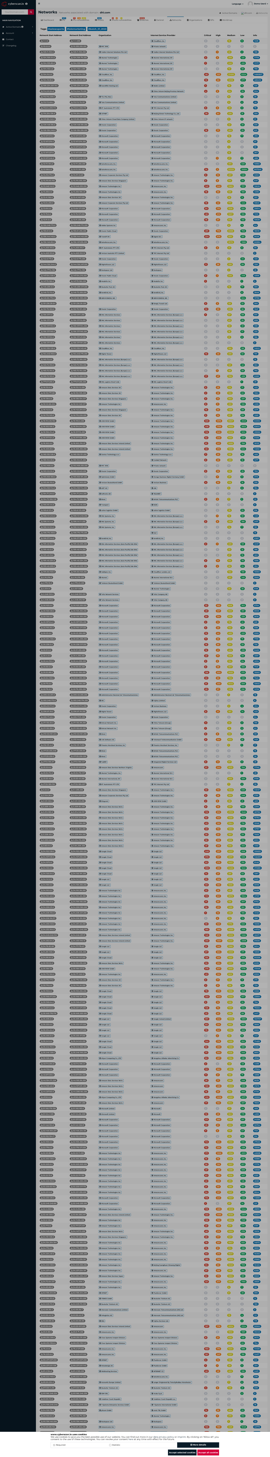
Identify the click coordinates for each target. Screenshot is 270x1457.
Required (60, 1445)
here (130, 1439)
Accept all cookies (208, 1452)
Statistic (116, 1445)
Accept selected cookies (182, 1452)
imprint (182, 1437)
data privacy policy (163, 1437)
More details (199, 1444)
